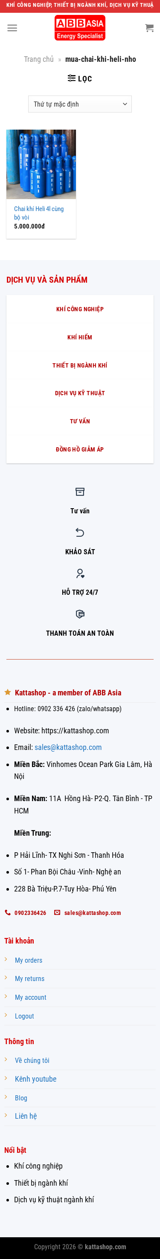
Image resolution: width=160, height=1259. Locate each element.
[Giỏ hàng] (149, 27)
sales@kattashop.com (68, 747)
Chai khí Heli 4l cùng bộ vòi (39, 213)
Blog (21, 1098)
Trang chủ (39, 59)
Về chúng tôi (32, 1060)
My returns (29, 979)
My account (31, 997)
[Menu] (12, 28)
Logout (24, 1016)
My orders (28, 960)
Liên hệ (26, 1115)
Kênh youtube (35, 1078)
